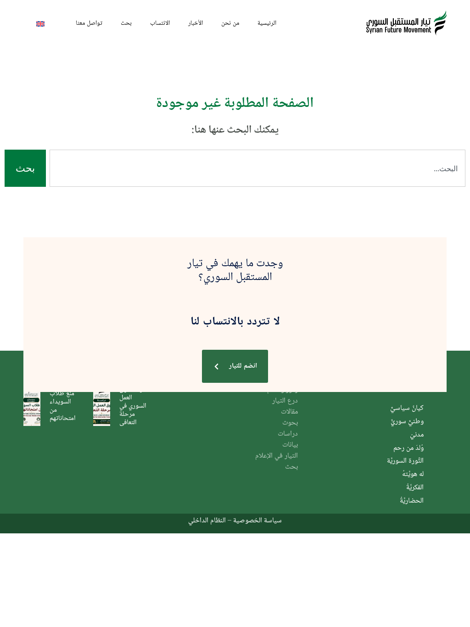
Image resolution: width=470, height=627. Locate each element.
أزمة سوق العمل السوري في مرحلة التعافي (132, 405)
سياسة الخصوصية (257, 519)
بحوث (290, 423)
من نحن (230, 22)
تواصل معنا (89, 22)
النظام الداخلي (207, 519)
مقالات (289, 412)
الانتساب (160, 22)
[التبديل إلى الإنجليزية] (40, 23)
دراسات (288, 434)
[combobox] (257, 168)
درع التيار (285, 401)
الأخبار (195, 22)
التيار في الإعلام (276, 456)
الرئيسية (266, 22)
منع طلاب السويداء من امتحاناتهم (63, 405)
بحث (126, 22)
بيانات (290, 445)
